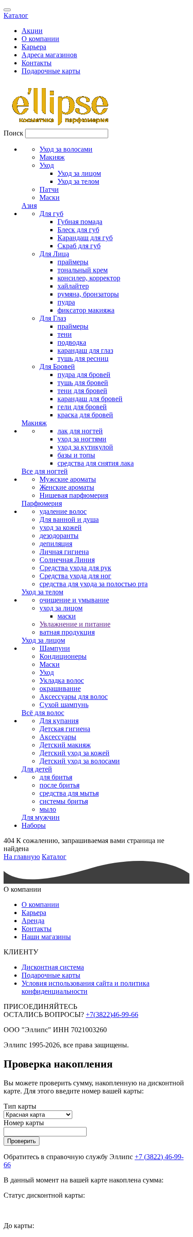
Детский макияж (65, 745)
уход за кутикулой (85, 447)
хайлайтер (73, 286)
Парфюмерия (42, 503)
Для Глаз (52, 318)
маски (66, 616)
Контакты (37, 63)
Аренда (33, 920)
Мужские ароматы (67, 479)
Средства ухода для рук (75, 568)
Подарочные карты (51, 71)
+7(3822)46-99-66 (112, 1014)
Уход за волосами (65, 149)
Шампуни (54, 648)
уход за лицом (61, 608)
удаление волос (63, 511)
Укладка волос (61, 680)
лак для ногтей (80, 431)
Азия (29, 205)
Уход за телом (78, 181)
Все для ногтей (45, 471)
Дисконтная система (53, 967)
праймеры (72, 262)
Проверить (21, 1141)
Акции (32, 30)
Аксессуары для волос (73, 696)
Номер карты (24, 1123)
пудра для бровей (83, 374)
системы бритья (63, 801)
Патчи (49, 189)
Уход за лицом (79, 173)
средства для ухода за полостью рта (93, 584)
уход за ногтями (81, 439)
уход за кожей (60, 527)
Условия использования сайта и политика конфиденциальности (85, 987)
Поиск (13, 133)
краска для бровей (85, 415)
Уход (46, 165)
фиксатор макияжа (85, 310)
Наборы (34, 825)
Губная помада (79, 221)
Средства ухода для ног (75, 576)
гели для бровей (82, 407)
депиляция (55, 543)
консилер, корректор (88, 278)
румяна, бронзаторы (88, 294)
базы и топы (76, 455)
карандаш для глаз (85, 350)
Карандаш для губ (85, 237)
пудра (66, 302)
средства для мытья (69, 793)
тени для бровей (82, 390)
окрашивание (60, 688)
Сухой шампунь (63, 704)
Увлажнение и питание (74, 624)
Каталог (16, 15)
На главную (22, 856)
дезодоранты (59, 535)
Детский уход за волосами (79, 761)
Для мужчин (41, 817)
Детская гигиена (64, 729)
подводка (71, 342)
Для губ (51, 213)
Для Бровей (57, 366)
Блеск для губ (78, 229)
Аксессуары (57, 737)
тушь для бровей (82, 382)
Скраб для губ (79, 246)
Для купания (59, 720)
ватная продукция (67, 632)
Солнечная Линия (67, 559)
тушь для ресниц (83, 358)
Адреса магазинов (49, 55)
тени (64, 334)
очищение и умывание (74, 600)
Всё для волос (43, 712)
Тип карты (20, 1106)
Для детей (37, 769)
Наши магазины (46, 936)
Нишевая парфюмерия (73, 495)
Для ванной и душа (69, 519)
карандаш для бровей (90, 398)
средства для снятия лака (95, 463)
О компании (40, 38)
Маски (49, 197)
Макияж (52, 157)
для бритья (55, 777)
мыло (47, 809)
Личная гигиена (64, 551)
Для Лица (54, 254)
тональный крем (82, 270)
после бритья (59, 785)
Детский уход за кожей (74, 753)
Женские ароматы (66, 487)
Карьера (34, 47)
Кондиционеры (63, 656)
